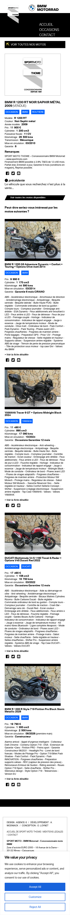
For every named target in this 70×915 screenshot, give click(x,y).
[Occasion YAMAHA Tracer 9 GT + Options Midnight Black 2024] (33, 388)
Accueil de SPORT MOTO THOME (24, 832)
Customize (35, 896)
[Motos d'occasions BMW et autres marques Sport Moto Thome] (13, 15)
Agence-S (21, 822)
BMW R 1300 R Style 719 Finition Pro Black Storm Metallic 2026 (34, 710)
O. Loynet (42, 825)
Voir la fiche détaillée (18, 354)
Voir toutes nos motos (28, 44)
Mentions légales (53, 832)
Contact (47, 35)
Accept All (35, 886)
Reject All (35, 906)
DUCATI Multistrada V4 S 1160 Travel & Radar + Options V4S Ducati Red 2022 (33, 559)
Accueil (46, 24)
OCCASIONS (49, 29)
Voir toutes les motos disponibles (28, 197)
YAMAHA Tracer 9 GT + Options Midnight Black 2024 (33, 414)
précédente (16, 180)
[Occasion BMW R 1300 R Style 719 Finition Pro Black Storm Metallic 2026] (33, 684)
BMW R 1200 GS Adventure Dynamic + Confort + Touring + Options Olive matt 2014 (34, 265)
